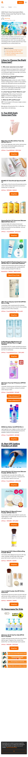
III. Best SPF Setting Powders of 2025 (14, 53)
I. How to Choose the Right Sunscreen (14, 50)
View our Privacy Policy (11, 747)
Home (2, 7)
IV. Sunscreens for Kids (10, 54)
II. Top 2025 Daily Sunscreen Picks (13, 51)
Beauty (10, 7)
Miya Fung (7, 18)
